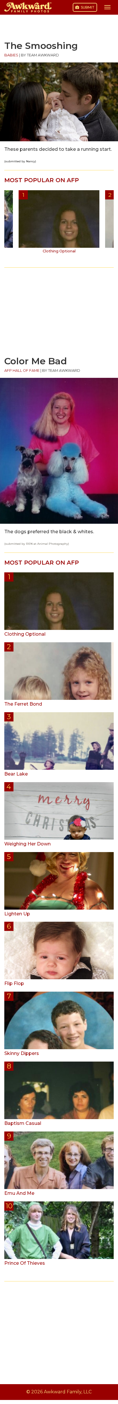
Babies (11, 55)
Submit (87, 7)
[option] (59, 224)
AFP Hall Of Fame (22, 370)
